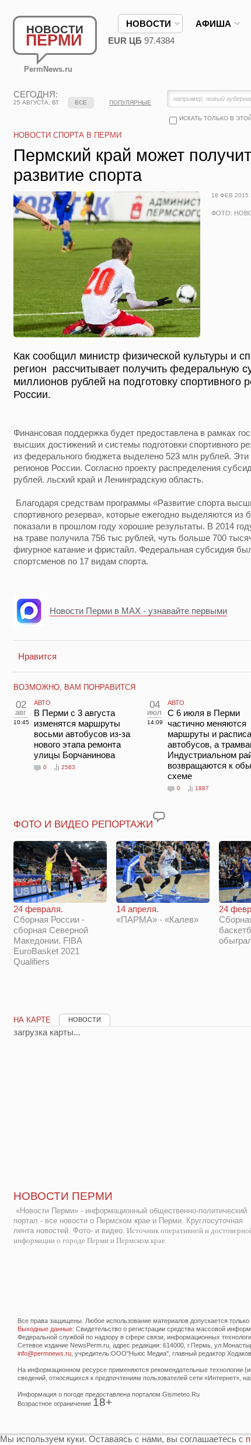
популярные (130, 102)
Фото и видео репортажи (83, 824)
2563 (68, 767)
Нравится (37, 656)
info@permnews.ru (44, 1353)
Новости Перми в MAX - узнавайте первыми (138, 611)
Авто (42, 702)
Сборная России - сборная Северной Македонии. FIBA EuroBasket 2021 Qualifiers (50, 935)
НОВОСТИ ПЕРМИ (63, 1196)
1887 (202, 788)
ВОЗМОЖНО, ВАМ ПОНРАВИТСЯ (74, 687)
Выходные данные (45, 1328)
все (81, 102)
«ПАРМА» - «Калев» (157, 914)
